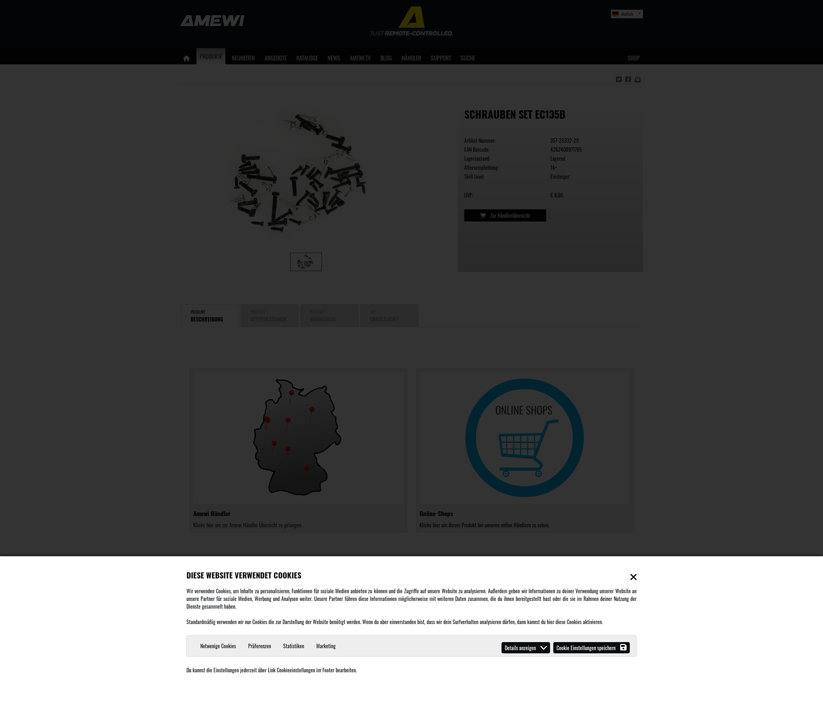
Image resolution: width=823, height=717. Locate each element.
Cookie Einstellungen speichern (586, 648)
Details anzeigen (521, 648)
